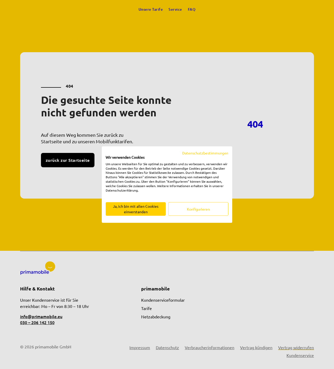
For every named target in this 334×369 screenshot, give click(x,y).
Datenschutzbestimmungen (205, 153)
